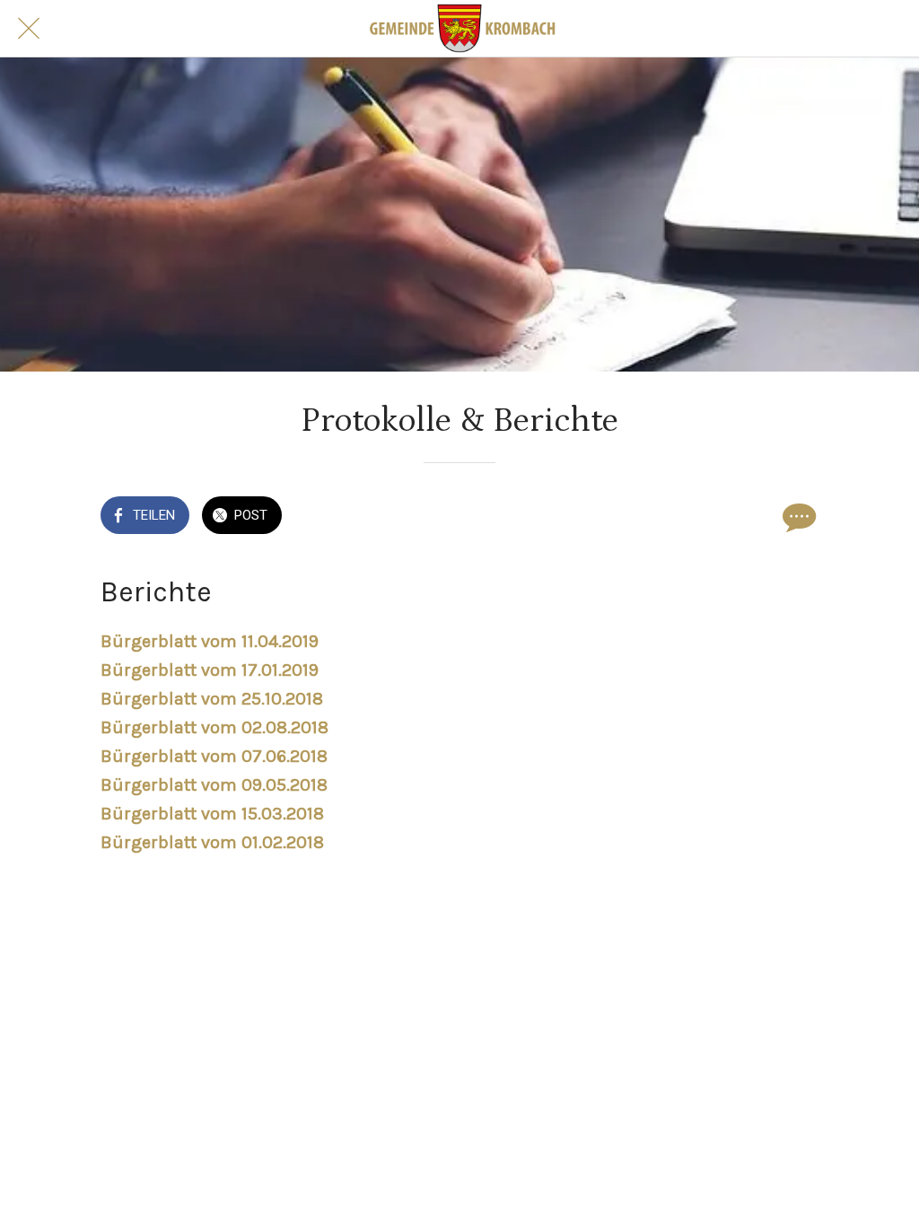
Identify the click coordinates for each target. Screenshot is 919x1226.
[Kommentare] (796, 517)
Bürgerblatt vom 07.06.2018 (214, 756)
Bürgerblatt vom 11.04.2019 (210, 641)
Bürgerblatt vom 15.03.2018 (212, 813)
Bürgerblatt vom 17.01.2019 (210, 670)
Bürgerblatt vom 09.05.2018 (214, 785)
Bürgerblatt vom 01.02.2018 (212, 842)
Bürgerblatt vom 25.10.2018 (212, 698)
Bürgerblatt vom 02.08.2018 (214, 727)
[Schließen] (28, 28)
